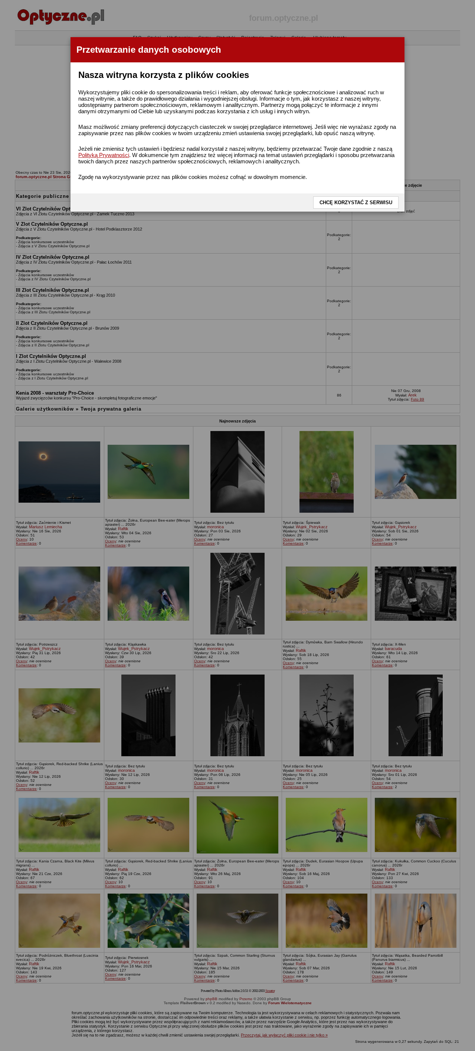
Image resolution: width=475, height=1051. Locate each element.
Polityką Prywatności (103, 155)
